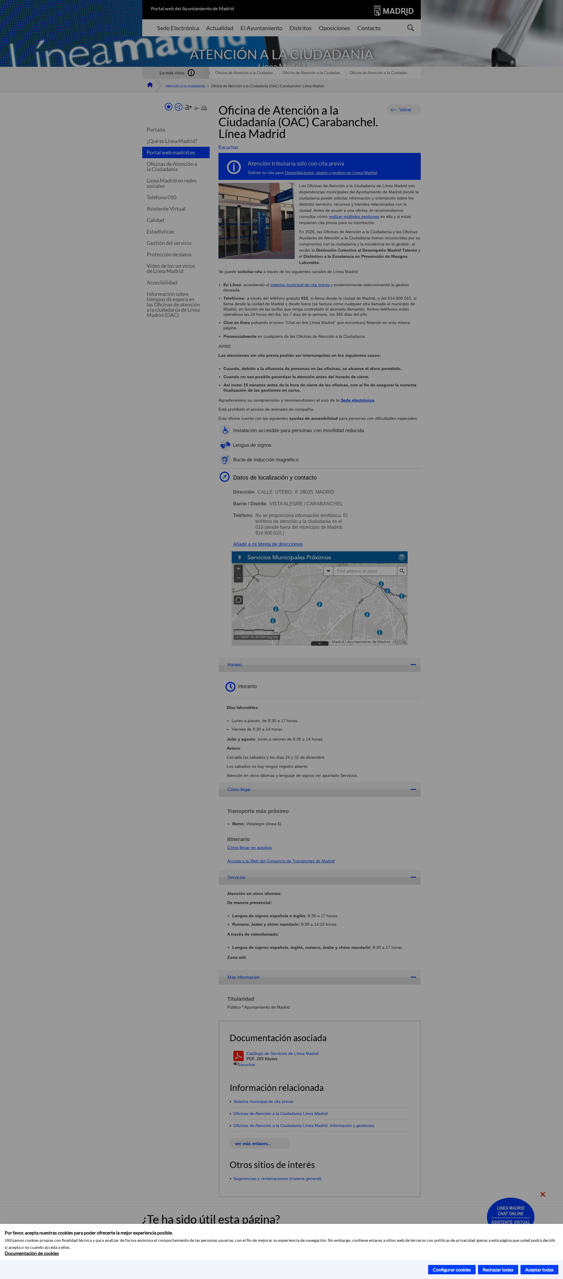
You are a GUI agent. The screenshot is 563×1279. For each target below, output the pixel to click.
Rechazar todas (498, 1269)
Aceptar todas (539, 1269)
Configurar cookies (452, 1269)
